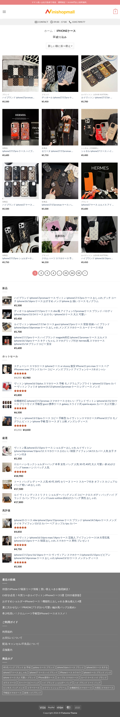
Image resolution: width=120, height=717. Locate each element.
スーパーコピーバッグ (29, 682)
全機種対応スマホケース (81, 687)
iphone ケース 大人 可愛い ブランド (19, 677)
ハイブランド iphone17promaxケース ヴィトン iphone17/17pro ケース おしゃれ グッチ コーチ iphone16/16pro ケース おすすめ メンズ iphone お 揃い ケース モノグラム (18, 97)
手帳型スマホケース (12, 692)
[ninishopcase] (60, 11)
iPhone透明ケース (46, 677)
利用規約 (7, 631)
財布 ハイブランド (32, 692)
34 (72, 273)
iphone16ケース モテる (97, 667)
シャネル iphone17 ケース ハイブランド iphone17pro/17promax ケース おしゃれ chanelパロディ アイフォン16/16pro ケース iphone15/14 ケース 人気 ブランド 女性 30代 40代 (97, 151)
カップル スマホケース (67, 677)
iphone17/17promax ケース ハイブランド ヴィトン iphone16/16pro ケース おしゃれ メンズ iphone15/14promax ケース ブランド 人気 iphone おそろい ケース (58, 204)
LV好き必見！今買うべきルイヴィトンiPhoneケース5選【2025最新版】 (42, 595)
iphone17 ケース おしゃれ (15, 672)
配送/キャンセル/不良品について (20, 643)
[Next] (85, 273)
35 (78, 273)
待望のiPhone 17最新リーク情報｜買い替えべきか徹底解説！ (36, 589)
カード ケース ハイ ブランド (94, 677)
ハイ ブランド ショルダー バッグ (57, 682)
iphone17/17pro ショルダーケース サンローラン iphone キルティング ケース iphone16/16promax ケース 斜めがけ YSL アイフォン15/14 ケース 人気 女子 (18, 258)
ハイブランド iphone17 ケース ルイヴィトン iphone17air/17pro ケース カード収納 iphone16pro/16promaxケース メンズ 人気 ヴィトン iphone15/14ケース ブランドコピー (18, 204)
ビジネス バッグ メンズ (14, 687)
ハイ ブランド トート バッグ (87, 682)
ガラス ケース (9, 682)
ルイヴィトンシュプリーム (54, 687)
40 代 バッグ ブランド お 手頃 (16, 667)
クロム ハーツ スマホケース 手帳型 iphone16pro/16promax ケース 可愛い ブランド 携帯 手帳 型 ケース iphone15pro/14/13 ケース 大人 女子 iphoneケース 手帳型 (58, 258)
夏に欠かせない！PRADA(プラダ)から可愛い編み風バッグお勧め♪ (39, 607)
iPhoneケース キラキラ (70, 672)
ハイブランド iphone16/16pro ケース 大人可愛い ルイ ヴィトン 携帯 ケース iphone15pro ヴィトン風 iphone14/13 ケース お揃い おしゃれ (97, 258)
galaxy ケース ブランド (43, 667)
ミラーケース (33, 687)
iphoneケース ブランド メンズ (97, 672)
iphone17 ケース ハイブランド (43, 672)
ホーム (48, 30)
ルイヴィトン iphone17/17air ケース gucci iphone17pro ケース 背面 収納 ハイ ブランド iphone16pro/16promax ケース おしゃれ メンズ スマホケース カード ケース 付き (97, 97)
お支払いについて (12, 637)
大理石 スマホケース (104, 687)
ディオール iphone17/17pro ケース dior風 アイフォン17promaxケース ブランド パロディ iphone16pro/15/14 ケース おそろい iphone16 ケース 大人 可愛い (58, 97)
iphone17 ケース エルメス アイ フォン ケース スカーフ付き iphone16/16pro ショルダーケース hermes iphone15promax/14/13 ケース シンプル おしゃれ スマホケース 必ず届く (97, 204)
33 (65, 273)
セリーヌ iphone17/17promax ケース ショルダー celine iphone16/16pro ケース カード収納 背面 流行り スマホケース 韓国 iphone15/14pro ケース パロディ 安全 (58, 151)
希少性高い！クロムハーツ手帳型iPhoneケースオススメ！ (35, 613)
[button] (4, 12)
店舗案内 (7, 649)
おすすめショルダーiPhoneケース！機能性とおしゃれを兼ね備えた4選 (41, 601)
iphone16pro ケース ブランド (70, 667)
